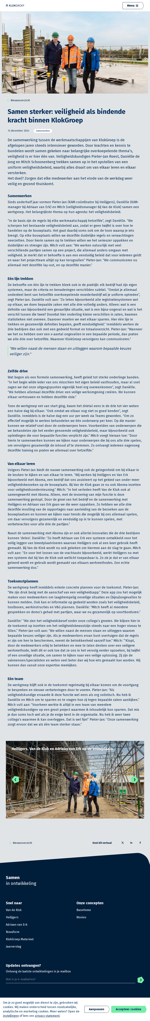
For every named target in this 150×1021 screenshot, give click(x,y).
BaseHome (83, 910)
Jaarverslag (13, 946)
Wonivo (81, 917)
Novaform (12, 932)
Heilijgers (12, 917)
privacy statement (47, 1016)
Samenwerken (43, 131)
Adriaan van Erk (16, 924)
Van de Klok (14, 910)
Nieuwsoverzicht (20, 100)
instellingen (11, 1016)
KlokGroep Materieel (19, 939)
